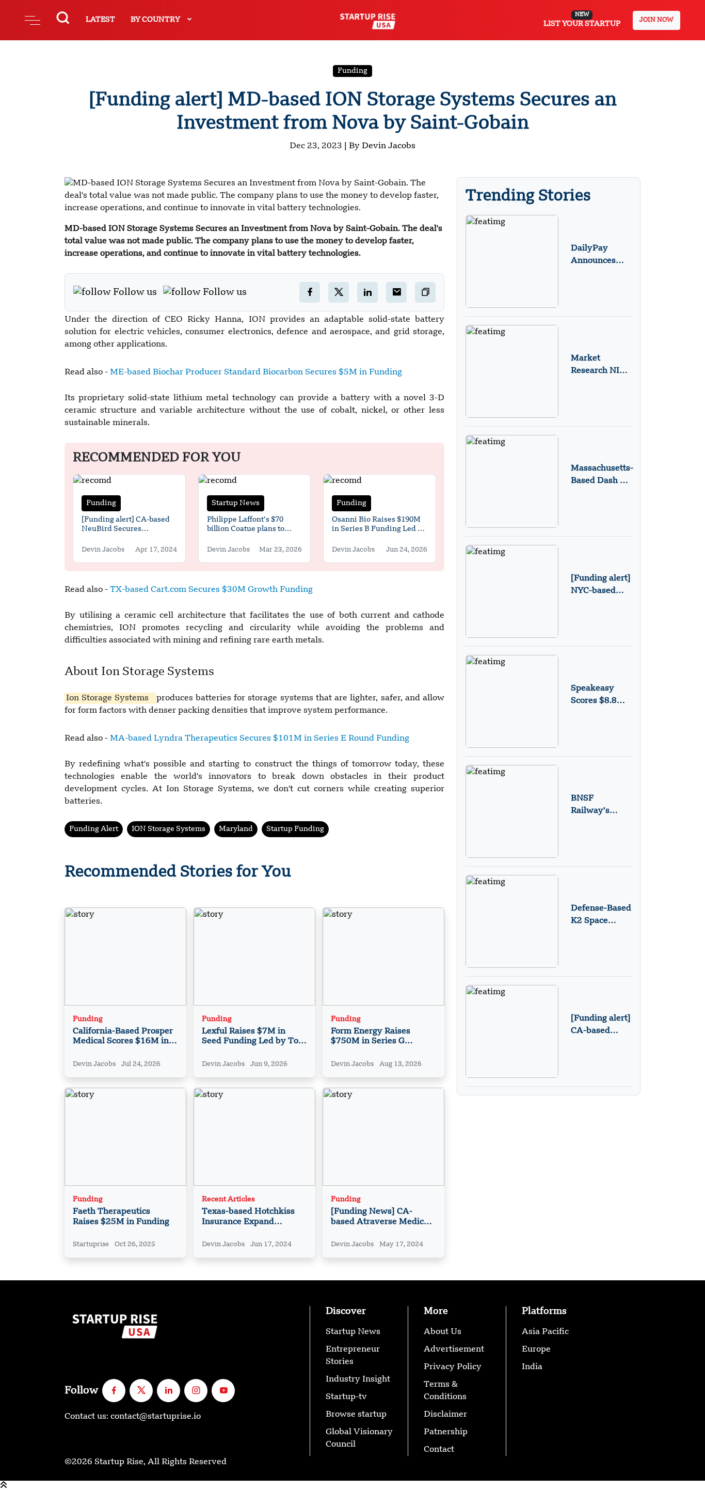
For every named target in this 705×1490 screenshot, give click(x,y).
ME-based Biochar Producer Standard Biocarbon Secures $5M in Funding (256, 372)
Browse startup (356, 1414)
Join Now (656, 20)
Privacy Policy (453, 1367)
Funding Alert (93, 829)
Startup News (236, 503)
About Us (442, 1332)
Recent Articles (228, 1199)
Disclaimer (445, 1414)
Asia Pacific (545, 1332)
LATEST (100, 19)
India (532, 1367)
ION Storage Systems (168, 829)
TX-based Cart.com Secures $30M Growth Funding (211, 590)
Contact (439, 1450)
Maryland (236, 829)
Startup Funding (295, 829)
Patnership (446, 1432)
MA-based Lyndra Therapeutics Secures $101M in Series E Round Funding (259, 738)
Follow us (135, 292)
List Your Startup (581, 19)
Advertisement (454, 1349)
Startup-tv (346, 1397)
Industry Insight (358, 1379)
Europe (536, 1349)
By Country (156, 19)
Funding (352, 70)
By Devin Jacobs (382, 146)
